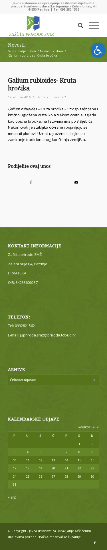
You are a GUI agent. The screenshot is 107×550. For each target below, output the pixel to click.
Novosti (16, 45)
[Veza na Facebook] (94, 543)
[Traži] (77, 25)
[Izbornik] (91, 25)
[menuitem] (77, 25)
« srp (12, 497)
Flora (42, 97)
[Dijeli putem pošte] (76, 182)
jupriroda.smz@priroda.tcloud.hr (48, 335)
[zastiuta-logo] (44, 25)
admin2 (60, 97)
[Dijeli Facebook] (30, 182)
